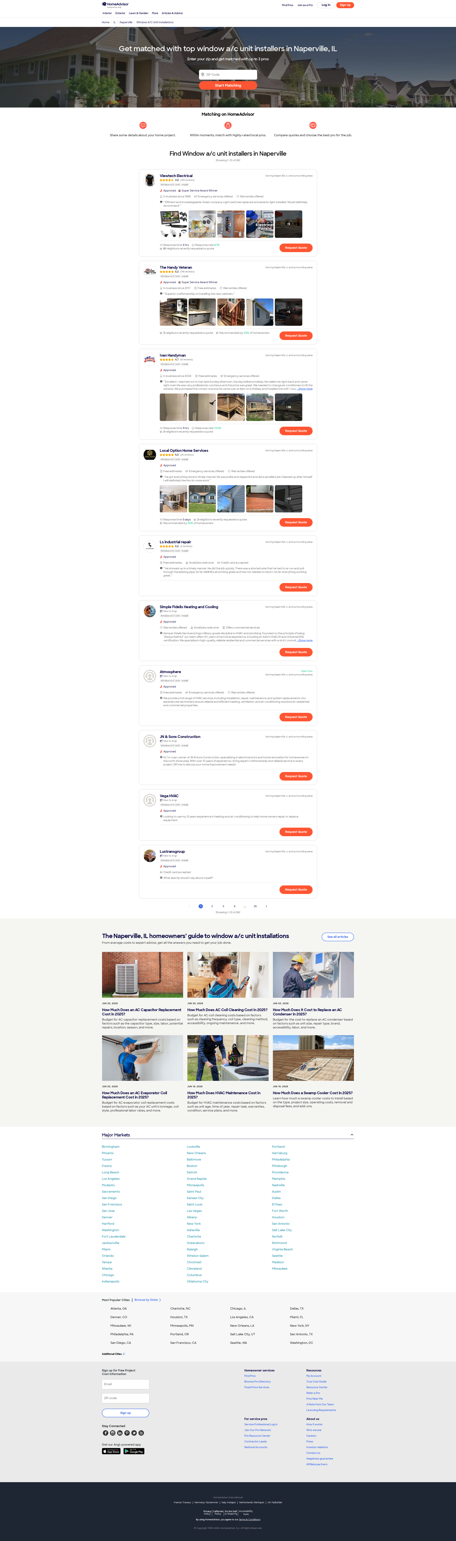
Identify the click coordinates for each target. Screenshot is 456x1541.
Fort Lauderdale (114, 1236)
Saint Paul (194, 1192)
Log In (326, 5)
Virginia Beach (282, 1249)
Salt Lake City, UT (242, 1334)
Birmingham (111, 1147)
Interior (107, 13)
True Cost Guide (316, 1381)
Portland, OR (179, 1334)
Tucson (107, 1159)
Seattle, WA (238, 1343)
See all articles (337, 937)
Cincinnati (194, 1262)
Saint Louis (194, 1204)
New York (194, 1224)
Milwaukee (279, 1269)
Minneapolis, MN (182, 1326)
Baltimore (194, 1159)
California (218, 1512)
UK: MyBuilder (275, 1502)
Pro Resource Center (257, 1435)
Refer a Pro (313, 1393)
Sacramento (111, 1192)
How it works (314, 1424)
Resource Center (317, 1387)
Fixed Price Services (256, 1387)
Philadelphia (281, 1159)
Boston (192, 1166)
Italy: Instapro (229, 1502)
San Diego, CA (120, 1343)
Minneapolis (195, 1185)
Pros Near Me (314, 1398)
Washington (110, 1230)
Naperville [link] (126, 22)
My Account (313, 1376)
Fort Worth (280, 1211)
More (155, 13)
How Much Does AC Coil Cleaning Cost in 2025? (227, 1010)
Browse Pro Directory (257, 1381)
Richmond (279, 1243)
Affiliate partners (316, 1464)
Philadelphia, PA (122, 1334)
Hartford (108, 1224)
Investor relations (317, 1447)
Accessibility (246, 1513)
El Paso (277, 1204)
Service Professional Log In (261, 1424)
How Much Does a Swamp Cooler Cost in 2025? (313, 1093)
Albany (192, 1217)
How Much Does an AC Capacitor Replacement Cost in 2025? (141, 1012)
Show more (306, 388)
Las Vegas (194, 1211)
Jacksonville (110, 1243)
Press (309, 1441)
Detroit (192, 1172)
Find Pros (250, 1376)
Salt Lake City (282, 1230)
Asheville (193, 1230)
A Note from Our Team (320, 1404)
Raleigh (192, 1249)
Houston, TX (179, 1317)
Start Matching (228, 85)
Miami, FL (297, 1317)
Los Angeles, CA (242, 1317)
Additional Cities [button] (112, 1354)
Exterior (120, 13)
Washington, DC (301, 1343)
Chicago (108, 1275)
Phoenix (108, 1153)
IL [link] (114, 22)
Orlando (108, 1256)
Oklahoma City (197, 1281)
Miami (106, 1249)
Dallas (276, 1198)
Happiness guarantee (319, 1458)
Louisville (193, 1147)
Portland (278, 1147)
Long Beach (110, 1172)
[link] (228, 180)
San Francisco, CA (183, 1343)
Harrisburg (279, 1153)
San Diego (109, 1198)
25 (255, 906)
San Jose (108, 1211)
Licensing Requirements (321, 1410)
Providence (280, 1172)
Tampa (107, 1262)
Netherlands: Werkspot (251, 1502)
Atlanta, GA (118, 1308)
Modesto (108, 1185)
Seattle (277, 1256)
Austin (276, 1192)
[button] (173, 224)
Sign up (125, 1413)
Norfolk (277, 1236)
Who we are (313, 1430)
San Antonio (281, 1224)
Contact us (313, 1453)
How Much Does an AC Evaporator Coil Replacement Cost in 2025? (134, 1095)
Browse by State (146, 1300)
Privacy (207, 1512)
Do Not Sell (231, 1512)
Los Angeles (111, 1179)
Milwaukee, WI (120, 1326)
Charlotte (194, 1236)
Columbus (194, 1275)
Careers (311, 1435)
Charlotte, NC (180, 1308)
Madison (278, 1262)
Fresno (107, 1166)
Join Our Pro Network (257, 1430)
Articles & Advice (172, 13)
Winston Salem (198, 1256)
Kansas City (195, 1198)
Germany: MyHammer (206, 1502)
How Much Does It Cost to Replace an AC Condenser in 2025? (307, 1012)
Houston (278, 1217)
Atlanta (107, 1269)
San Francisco (112, 1204)
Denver (107, 1217)
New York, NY (299, 1326)
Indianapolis (110, 1281)
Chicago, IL (238, 1308)
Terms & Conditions (249, 1519)
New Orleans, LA (242, 1326)
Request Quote (296, 248)
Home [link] (105, 22)
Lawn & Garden (138, 13)
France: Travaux (182, 1502)
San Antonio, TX (301, 1334)
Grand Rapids (197, 1179)
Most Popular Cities (116, 1300)
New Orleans (196, 1153)
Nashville (278, 1185)
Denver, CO (118, 1317)
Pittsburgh (279, 1166)
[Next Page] (266, 906)
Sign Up (345, 5)
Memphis (278, 1179)
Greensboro (195, 1243)
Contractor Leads (255, 1441)
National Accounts (255, 1447)
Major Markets (116, 1135)
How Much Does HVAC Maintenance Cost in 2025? (223, 1095)
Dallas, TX (297, 1308)
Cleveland (194, 1269)
